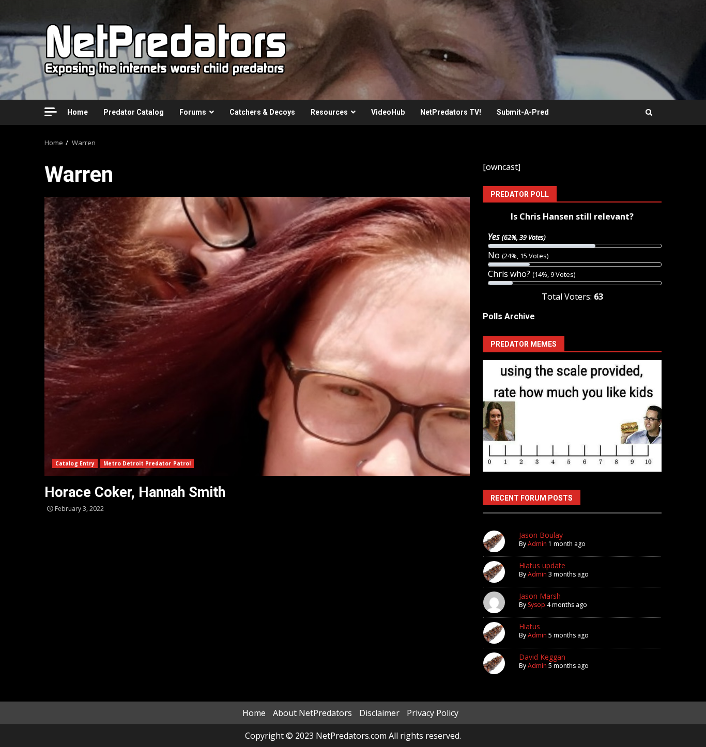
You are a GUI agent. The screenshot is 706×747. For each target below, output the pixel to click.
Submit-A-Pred (523, 112)
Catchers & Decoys (262, 112)
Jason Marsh (540, 596)
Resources (329, 112)
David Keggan (542, 657)
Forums (192, 112)
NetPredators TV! (450, 112)
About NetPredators (312, 713)
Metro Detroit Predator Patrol (147, 463)
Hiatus (529, 626)
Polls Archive (509, 316)
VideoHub (388, 112)
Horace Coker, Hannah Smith (257, 336)
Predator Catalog (133, 112)
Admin (537, 543)
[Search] (649, 112)
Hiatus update (542, 565)
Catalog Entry (75, 463)
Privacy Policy (432, 713)
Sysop (536, 604)
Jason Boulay (541, 535)
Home (77, 112)
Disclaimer (379, 713)
